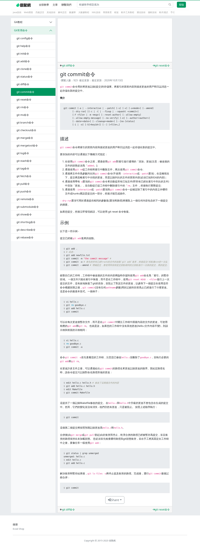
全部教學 (44, 4)
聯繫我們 (66, 4)
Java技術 (17, 12)
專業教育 (107, 12)
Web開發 (28, 12)
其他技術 (51, 12)
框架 (116, 12)
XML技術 (96, 12)
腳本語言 (62, 12)
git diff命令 (68, 65)
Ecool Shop (18, 528)
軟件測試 (163, 12)
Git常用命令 (21, 30)
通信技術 (141, 12)
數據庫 (72, 12)
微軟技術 (152, 12)
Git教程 (18, 22)
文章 (55, 4)
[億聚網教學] (24, 5)
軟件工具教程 (127, 12)
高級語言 (39, 12)
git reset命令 (162, 65)
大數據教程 (83, 12)
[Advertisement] (115, 40)
